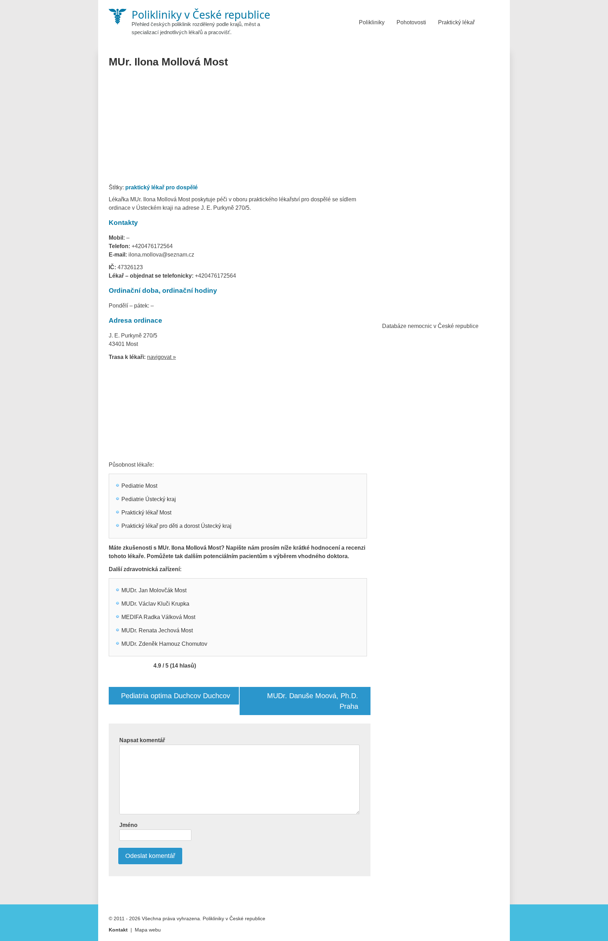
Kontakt (118, 930)
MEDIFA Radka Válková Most (158, 617)
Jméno (128, 825)
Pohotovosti (411, 22)
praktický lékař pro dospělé (161, 187)
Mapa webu (148, 930)
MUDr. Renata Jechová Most (157, 630)
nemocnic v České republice (443, 326)
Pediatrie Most (139, 486)
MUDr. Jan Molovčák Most (153, 590)
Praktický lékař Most (146, 513)
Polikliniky (372, 22)
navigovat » (161, 357)
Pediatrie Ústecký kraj (148, 499)
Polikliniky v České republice (234, 918)
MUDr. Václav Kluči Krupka (155, 604)
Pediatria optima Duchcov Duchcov (175, 696)
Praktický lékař (456, 22)
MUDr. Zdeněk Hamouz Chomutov (164, 644)
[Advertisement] (240, 128)
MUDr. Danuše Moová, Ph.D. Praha (312, 701)
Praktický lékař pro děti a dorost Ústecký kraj (176, 526)
